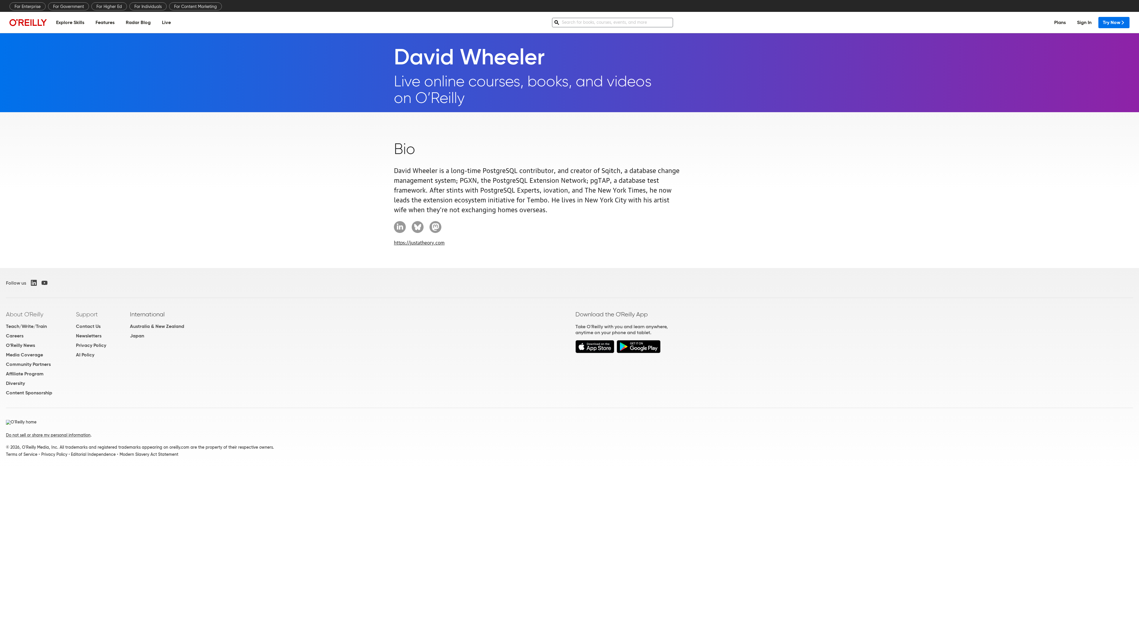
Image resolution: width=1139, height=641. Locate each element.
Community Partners (28, 364)
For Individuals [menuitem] (148, 6)
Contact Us (88, 326)
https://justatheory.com (419, 242)
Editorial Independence (93, 454)
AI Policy (85, 355)
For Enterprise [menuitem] (28, 6)
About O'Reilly (24, 314)
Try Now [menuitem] (1111, 22)
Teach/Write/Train (26, 326)
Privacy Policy (91, 345)
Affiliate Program (25, 374)
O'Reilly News (20, 345)
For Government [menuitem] (68, 6)
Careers (14, 336)
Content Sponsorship (29, 393)
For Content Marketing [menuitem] (195, 6)
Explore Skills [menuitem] (70, 22)
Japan (137, 336)
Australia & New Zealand (157, 326)
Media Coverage (24, 355)
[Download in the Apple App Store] (594, 351)
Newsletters (88, 336)
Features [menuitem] (105, 22)
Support (87, 314)
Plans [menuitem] (1060, 22)
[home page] (28, 22)
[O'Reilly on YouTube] (44, 283)
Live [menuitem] (166, 22)
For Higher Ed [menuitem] (109, 6)
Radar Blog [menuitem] (138, 22)
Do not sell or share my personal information (48, 435)
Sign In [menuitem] (1084, 22)
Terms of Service (21, 454)
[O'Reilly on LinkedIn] (34, 283)
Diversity (15, 383)
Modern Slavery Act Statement (149, 454)
